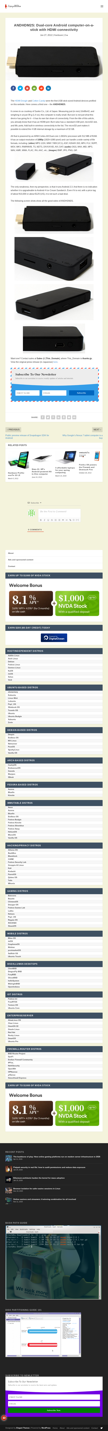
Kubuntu (12, 695)
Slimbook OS (14, 707)
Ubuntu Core (13, 1008)
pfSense (11, 1075)
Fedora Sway (14, 829)
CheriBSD (12, 968)
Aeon (10, 807)
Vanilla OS (12, 753)
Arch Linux (13, 659)
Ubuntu (11, 713)
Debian (11, 662)
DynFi (10, 1057)
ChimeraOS (13, 902)
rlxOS (10, 674)
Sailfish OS (13, 953)
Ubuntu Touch (14, 956)
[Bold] (41, 520)
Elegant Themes (23, 1428)
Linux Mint (13, 698)
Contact (11, 566)
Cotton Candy (38, 101)
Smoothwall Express (17, 1078)
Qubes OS (12, 877)
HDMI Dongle (21, 101)
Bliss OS (12, 938)
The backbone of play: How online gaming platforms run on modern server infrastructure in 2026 (56, 1157)
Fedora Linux (14, 665)
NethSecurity (14, 1066)
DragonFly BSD (15, 971)
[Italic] (44, 520)
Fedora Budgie (14, 820)
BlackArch (12, 856)
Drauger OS (13, 905)
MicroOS (12, 835)
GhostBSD (12, 978)
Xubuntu (12, 719)
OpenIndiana (14, 987)
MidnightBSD (14, 984)
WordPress (45, 1428)
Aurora (11, 789)
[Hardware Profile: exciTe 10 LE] (18, 460)
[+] (77, 520)
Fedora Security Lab (17, 862)
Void (10, 680)
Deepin (11, 734)
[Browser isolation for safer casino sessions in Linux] (8, 1190)
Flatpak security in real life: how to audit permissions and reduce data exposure (49, 1167)
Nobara (11, 914)
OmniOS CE (13, 1026)
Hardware (58, 35)
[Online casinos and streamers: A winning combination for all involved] (8, 1201)
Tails (10, 880)
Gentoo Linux (14, 668)
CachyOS (12, 765)
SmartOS (12, 1038)
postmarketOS (14, 950)
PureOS (11, 747)
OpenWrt (12, 1069)
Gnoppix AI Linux (16, 865)
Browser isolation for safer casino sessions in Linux (36, 1189)
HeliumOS (12, 832)
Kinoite (11, 795)
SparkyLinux (13, 750)
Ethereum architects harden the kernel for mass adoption (39, 1178)
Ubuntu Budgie (15, 716)
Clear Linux (13, 1023)
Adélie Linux (13, 656)
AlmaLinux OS (14, 1020)
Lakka (10, 911)
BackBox (12, 853)
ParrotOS (12, 874)
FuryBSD (12, 974)
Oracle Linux (13, 1029)
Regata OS (13, 920)
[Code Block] (66, 520)
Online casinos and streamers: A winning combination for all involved (44, 1199)
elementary (13, 692)
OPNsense (12, 1072)
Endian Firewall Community (20, 1060)
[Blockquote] (63, 520)
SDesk (11, 777)
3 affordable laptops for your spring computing (65, 470)
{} (74, 520)
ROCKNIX (12, 923)
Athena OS (13, 850)
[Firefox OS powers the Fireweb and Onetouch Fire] (89, 456)
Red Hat (11, 1032)
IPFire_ (11, 1063)
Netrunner (12, 744)
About (11, 553)
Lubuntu (12, 701)
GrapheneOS (13, 944)
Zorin (10, 722)
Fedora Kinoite (14, 823)
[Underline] (48, 520)
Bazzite (11, 899)
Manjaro (11, 774)
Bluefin (11, 792)
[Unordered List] (59, 520)
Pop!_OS (12, 704)
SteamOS (12, 926)
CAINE (11, 859)
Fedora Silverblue (16, 826)
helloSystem (13, 981)
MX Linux (12, 741)
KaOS (10, 671)
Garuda (11, 771)
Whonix (11, 883)
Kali (9, 868)
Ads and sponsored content (20, 560)
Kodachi (12, 871)
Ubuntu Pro (13, 1041)
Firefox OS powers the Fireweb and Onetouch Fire (88, 467)
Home (55, 1428)
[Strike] (52, 520)
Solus (10, 677)
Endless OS (13, 738)
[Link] (70, 520)
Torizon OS (13, 1005)
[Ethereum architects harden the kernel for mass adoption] (8, 1179)
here (55, 362)
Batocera (12, 896)
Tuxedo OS (13, 710)
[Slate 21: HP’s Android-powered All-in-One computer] (42, 458)
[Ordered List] (55, 520)
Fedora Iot (12, 999)
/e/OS (10, 941)
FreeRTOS (12, 1002)
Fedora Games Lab (16, 908)
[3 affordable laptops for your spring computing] (65, 457)
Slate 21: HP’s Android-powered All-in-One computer (42, 471)
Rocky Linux (13, 1035)
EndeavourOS (14, 768)
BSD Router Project (16, 1054)
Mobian (11, 947)
